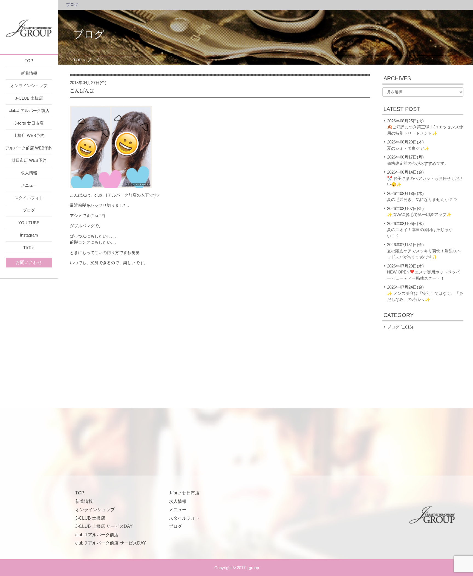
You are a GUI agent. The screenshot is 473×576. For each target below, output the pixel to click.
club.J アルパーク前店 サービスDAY (110, 543)
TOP (29, 60)
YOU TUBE (28, 222)
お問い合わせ (29, 262)
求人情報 (29, 173)
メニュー (29, 185)
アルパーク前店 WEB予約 (29, 148)
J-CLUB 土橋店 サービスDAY (104, 526)
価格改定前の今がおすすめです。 (418, 163)
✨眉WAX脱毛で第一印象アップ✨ (419, 214)
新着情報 (29, 73)
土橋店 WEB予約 (28, 135)
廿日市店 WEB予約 (29, 160)
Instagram (29, 235)
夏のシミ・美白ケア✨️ (408, 148)
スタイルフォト (29, 197)
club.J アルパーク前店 (29, 110)
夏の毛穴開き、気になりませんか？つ (422, 199)
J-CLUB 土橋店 (29, 98)
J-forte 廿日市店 (29, 123)
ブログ (29, 210)
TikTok (29, 247)
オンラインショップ (28, 85)
